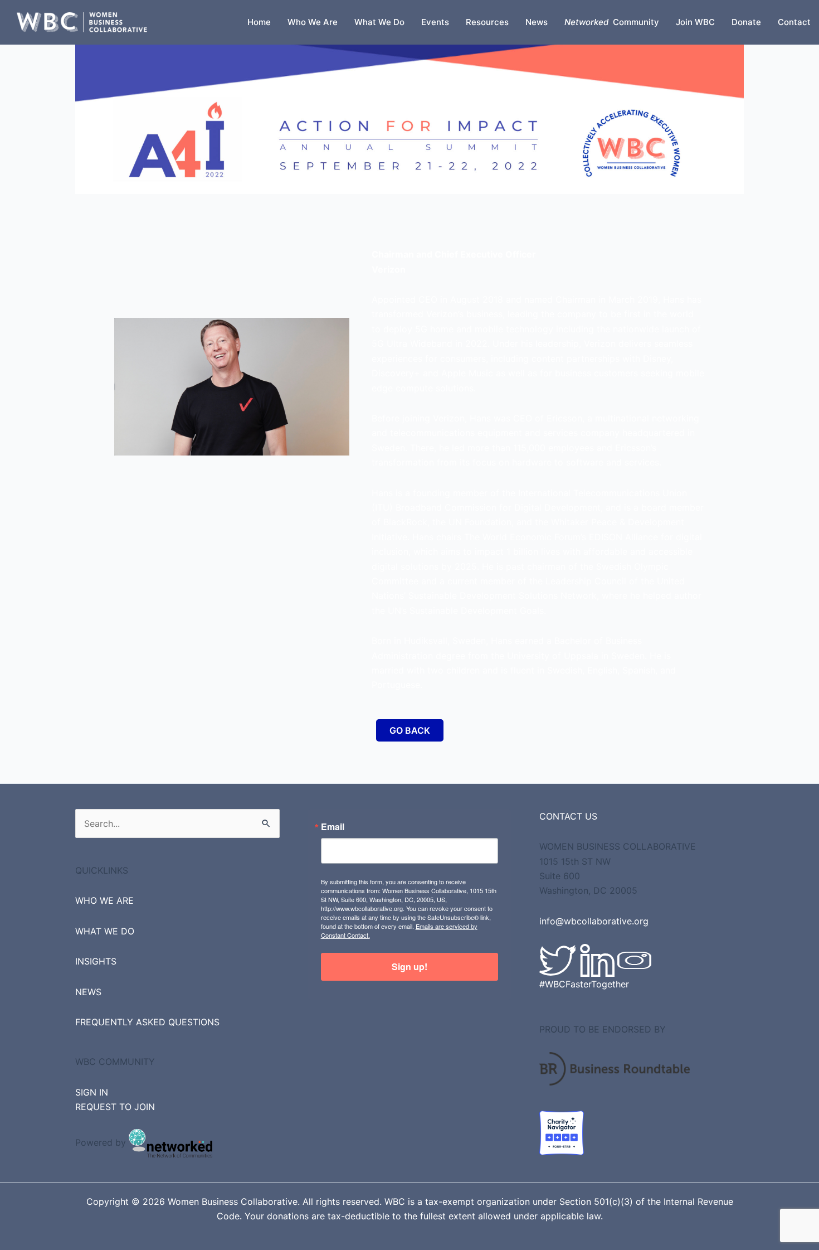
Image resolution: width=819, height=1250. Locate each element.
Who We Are (312, 22)
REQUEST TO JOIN (115, 1106)
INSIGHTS (95, 961)
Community (611, 22)
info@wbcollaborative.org (594, 921)
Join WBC (695, 22)
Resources (487, 22)
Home (259, 22)
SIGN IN (91, 1092)
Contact (794, 22)
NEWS (88, 991)
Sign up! (409, 966)
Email (332, 826)
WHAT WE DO (104, 931)
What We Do (379, 22)
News (536, 22)
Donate (746, 22)
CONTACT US (568, 816)
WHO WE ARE (104, 900)
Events (435, 22)
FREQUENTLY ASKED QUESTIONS (147, 1022)
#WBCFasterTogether (584, 984)
